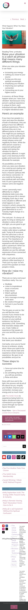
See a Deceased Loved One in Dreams (13, 411)
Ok (14, 606)
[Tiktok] (23, 457)
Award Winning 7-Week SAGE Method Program (12, 481)
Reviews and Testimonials (14, 551)
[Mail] (18, 457)
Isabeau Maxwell (6, 424)
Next (22, 19)
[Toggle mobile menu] (25, 3)
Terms (14, 565)
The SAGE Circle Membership (9, 475)
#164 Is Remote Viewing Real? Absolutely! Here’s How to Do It (12, 503)
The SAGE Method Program (14, 541)
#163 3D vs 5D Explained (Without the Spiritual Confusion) (12, 511)
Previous (15, 19)
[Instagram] (14, 457)
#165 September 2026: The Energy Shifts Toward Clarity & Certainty (14, 495)
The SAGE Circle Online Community (14, 530)
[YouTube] (4, 457)
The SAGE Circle (12, 396)
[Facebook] (9, 457)
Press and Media (14, 559)
